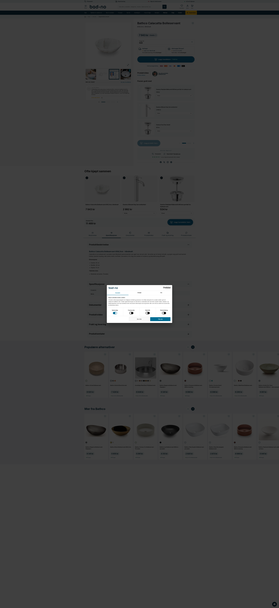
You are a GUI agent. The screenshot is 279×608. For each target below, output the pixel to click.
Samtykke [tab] (117, 292)
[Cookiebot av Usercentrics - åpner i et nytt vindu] (164, 288)
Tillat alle (160, 319)
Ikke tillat (139, 319)
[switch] (131, 313)
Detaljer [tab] (140, 292)
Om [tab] (161, 292)
